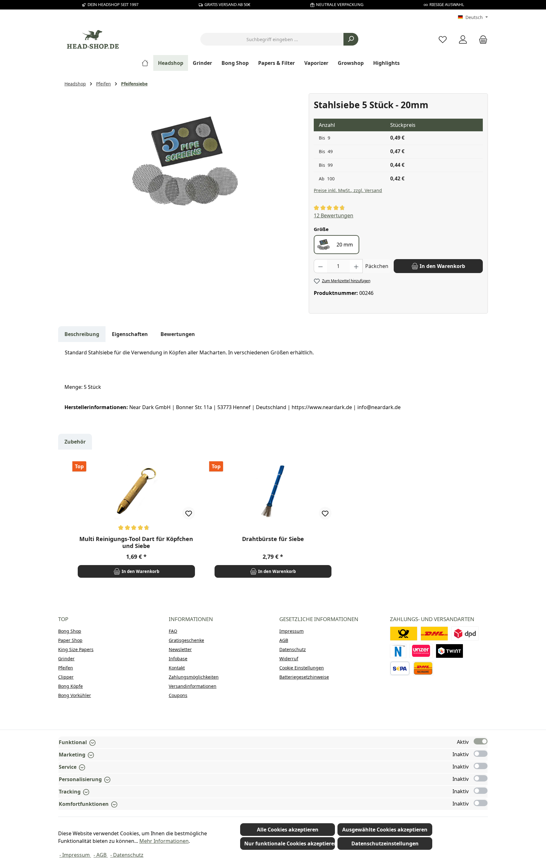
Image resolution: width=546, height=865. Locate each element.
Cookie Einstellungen (301, 668)
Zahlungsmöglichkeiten (194, 677)
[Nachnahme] (423, 668)
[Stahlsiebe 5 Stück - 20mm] (183, 161)
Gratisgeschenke (186, 640)
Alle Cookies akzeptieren (287, 829)
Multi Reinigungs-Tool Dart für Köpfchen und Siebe (136, 542)
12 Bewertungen (333, 215)
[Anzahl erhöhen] (356, 266)
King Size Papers (76, 649)
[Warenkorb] (481, 39)
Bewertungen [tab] (178, 334)
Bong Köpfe (70, 686)
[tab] (82, 334)
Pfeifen (65, 668)
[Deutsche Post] (403, 633)
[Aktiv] (481, 741)
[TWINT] (449, 651)
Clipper (66, 677)
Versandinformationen (192, 686)
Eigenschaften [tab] (130, 334)
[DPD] (465, 633)
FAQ (173, 631)
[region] (183, 161)
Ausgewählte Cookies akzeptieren (385, 829)
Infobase (178, 659)
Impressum (291, 631)
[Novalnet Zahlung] (398, 651)
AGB (283, 640)
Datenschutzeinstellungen (385, 843)
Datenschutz (292, 649)
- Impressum (75, 854)
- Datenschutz (126, 854)
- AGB (101, 854)
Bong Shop (69, 631)
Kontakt (177, 668)
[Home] (147, 63)
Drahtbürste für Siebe (273, 539)
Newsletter (180, 649)
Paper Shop (70, 640)
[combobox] (272, 39)
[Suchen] (350, 39)
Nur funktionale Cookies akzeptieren (289, 843)
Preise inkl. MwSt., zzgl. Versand (348, 190)
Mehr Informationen (164, 840)
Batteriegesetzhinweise (304, 677)
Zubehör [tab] (75, 441)
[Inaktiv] (481, 753)
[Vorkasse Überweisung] (400, 668)
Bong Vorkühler (74, 695)
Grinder (66, 659)
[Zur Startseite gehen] (93, 39)
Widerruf (288, 659)
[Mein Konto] (462, 39)
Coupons (178, 695)
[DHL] (434, 633)
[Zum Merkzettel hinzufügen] (188, 513)
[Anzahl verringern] (320, 266)
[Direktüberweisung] (421, 651)
